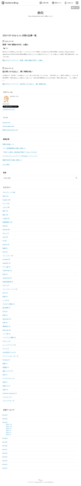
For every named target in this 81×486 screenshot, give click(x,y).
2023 (6, 415)
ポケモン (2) (6, 341)
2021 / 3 (8, 432)
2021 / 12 (9, 424)
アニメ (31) (6, 203)
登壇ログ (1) (6, 386)
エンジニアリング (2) (9, 345)
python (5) (6, 244)
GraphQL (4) (6, 263)
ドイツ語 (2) (6, 334)
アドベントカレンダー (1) (10, 356)
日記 (6, 48)
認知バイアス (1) (8, 371)
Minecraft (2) (7, 330)
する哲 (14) (6, 218)
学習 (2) (5, 322)
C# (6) (5, 241)
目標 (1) (5, 382)
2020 (6, 438)
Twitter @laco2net (8, 126)
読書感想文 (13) (7, 222)
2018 (5, 446)
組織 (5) (5, 248)
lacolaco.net (6, 122)
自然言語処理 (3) (8, 282)
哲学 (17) (5, 211)
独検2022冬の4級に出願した (12, 160)
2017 (5, 449)
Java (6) (5, 237)
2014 (5, 461)
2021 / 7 (8, 430)
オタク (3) (6, 285)
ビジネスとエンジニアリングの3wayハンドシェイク (20, 156)
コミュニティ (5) (8, 255)
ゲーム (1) (6, 349)
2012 (5, 468)
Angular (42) (6, 200)
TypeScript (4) (7, 270)
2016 (5, 453)
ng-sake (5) (6, 259)
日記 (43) (5, 196)
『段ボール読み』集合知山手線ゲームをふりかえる (20, 152)
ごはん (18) (6, 207)
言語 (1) (5, 375)
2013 (5, 464)
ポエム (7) (6, 233)
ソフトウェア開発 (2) (9, 337)
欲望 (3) (5, 296)
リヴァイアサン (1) (8, 401)
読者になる (75, 7)
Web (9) (5, 226)
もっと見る (6, 164)
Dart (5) (5, 252)
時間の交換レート (8, 144)
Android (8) (6, 229)
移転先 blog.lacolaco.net (10, 130)
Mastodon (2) (7, 319)
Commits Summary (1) (10, 393)
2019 (5, 442)
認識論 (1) (6, 367)
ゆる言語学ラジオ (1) (9, 352)
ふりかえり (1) (7, 397)
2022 (5, 419)
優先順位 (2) (6, 326)
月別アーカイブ (8, 410)
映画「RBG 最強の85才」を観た (16, 44)
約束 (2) (5, 315)
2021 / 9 (8, 428)
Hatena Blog (38, 482)
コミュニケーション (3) (10, 289)
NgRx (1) (5, 389)
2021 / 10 (9, 426)
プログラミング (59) (9, 192)
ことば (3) (6, 300)
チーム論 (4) (6, 267)
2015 (5, 457)
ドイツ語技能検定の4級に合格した (14, 148)
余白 (40, 13)
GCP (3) (5, 293)
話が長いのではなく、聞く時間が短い (18, 71)
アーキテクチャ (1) (8, 378)
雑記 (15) (5, 215)
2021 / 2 (8, 434)
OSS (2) (5, 311)
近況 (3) (5, 274)
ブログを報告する (48, 482)
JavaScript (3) (7, 278)
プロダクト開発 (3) (9, 304)
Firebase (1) (6, 360)
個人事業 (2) (6, 308)
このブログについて (9, 109)
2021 (5, 422)
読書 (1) (5, 363)
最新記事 (6, 139)
